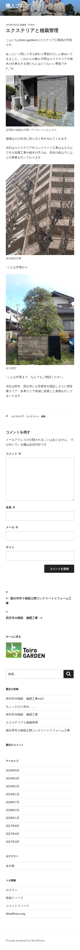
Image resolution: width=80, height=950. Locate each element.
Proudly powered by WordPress (25, 940)
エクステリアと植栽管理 (22, 722)
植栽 (43, 416)
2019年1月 (12, 794)
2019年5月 (12, 770)
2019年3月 (12, 778)
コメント (13, 453)
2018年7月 (12, 802)
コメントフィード (17, 905)
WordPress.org (15, 913)
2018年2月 (12, 810)
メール (12, 527)
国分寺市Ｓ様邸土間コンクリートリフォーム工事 (38, 730)
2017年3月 (12, 841)
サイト (10, 547)
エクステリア (17, 416)
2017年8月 (12, 825)
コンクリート (32, 416)
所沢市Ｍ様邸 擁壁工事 (22, 714)
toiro (31, 25)
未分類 (10, 866)
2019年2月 (12, 786)
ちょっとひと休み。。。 (22, 706)
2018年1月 (12, 817)
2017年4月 (12, 833)
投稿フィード (14, 897)
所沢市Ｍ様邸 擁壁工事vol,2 (25, 698)
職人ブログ (18, 5)
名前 (10, 507)
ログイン (11, 890)
